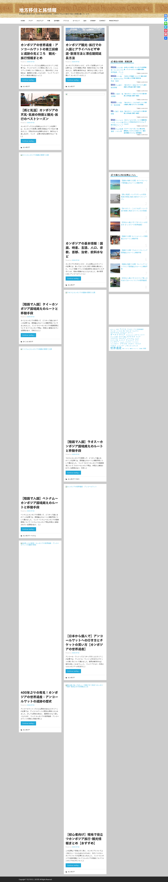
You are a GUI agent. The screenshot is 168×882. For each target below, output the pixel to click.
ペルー (113, 345)
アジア (31, 21)
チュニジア (130, 340)
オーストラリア (117, 335)
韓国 (144, 348)
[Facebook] (166, 16)
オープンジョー (130, 334)
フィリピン (135, 342)
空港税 (140, 348)
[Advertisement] (129, 41)
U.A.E (117, 329)
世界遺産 (116, 348)
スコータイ (130, 338)
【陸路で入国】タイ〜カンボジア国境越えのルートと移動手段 (39, 309)
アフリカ (66, 21)
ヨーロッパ (76, 21)
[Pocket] (166, 34)
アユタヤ (130, 329)
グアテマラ (130, 336)
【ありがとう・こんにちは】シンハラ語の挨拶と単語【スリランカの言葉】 (134, 209)
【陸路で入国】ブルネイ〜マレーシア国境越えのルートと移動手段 (134, 251)
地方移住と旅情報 (37, 10)
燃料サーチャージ (134, 348)
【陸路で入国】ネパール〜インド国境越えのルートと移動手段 (134, 237)
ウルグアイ (135, 331)
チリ (137, 340)
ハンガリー (114, 342)
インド (113, 331)
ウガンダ (128, 331)
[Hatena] (166, 27)
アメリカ (123, 329)
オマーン (130, 333)
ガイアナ (142, 334)
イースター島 (120, 331)
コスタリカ (114, 338)
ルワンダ (135, 346)
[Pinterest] (166, 31)
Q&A (84, 21)
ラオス (77, 479)
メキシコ (128, 346)
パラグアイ (128, 342)
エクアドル (114, 333)
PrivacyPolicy (114, 21)
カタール (137, 334)
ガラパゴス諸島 (114, 336)
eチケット (112, 329)
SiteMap (92, 21)
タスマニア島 (114, 340)
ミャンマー (120, 346)
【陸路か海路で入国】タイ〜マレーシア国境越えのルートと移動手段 (134, 181)
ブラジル (123, 343)
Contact (102, 21)
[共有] (166, 38)
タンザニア (122, 340)
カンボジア (26, 86)
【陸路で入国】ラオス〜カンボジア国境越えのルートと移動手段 (84, 446)
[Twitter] (166, 19)
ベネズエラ (138, 343)
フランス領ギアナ (114, 343)
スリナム (137, 338)
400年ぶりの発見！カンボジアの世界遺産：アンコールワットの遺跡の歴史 (39, 697)
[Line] (166, 23)
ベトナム (33, 536)
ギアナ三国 (122, 336)
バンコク (122, 342)
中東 (48, 21)
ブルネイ (131, 343)
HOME (23, 21)
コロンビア (122, 338)
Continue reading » (28, 80)
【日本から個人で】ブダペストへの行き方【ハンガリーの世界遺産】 (134, 223)
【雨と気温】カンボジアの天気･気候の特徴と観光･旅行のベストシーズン (39, 115)
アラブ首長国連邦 (138, 329)
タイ (24, 341)
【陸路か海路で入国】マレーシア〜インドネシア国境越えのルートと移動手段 (134, 266)
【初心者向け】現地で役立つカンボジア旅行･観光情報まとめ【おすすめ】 (84, 839)
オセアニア (40, 21)
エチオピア (123, 333)
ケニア (138, 336)
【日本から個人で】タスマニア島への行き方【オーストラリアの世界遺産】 (134, 279)
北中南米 (56, 21)
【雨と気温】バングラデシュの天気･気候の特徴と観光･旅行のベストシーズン (134, 196)
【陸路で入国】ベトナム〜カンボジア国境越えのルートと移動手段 (39, 503)
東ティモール (125, 348)
